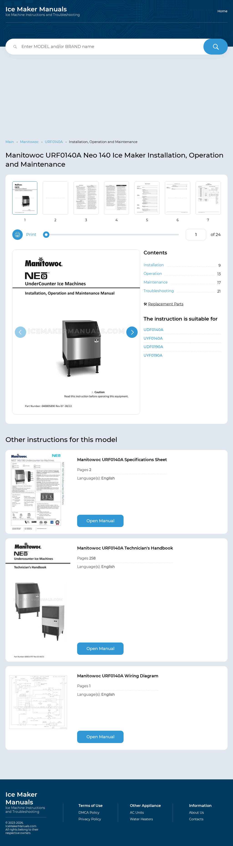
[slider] (46, 234)
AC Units (137, 813)
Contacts (196, 819)
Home (223, 11)
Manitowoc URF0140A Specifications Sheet (122, 459)
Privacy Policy (90, 819)
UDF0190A (153, 347)
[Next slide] (132, 332)
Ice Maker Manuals (42, 11)
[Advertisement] (116, 93)
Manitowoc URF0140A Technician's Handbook (125, 548)
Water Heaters (141, 819)
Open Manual (100, 520)
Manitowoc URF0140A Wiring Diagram (117, 675)
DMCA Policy (89, 813)
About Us (196, 813)
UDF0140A (153, 330)
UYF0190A (153, 355)
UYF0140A (153, 338)
